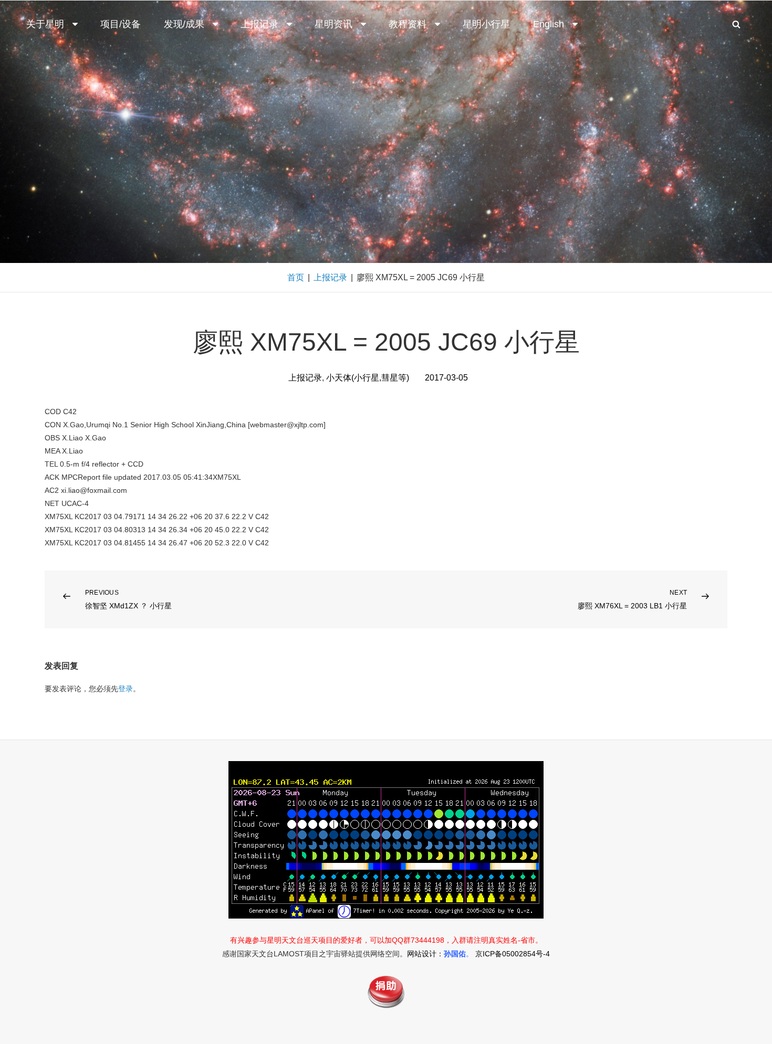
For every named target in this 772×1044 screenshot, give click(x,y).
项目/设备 (120, 24)
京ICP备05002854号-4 (512, 954)
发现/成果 (184, 24)
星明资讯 (333, 24)
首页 (295, 277)
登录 (125, 688)
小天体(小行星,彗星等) (367, 377)
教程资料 (407, 24)
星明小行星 (486, 24)
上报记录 (259, 24)
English (548, 24)
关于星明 (45, 24)
